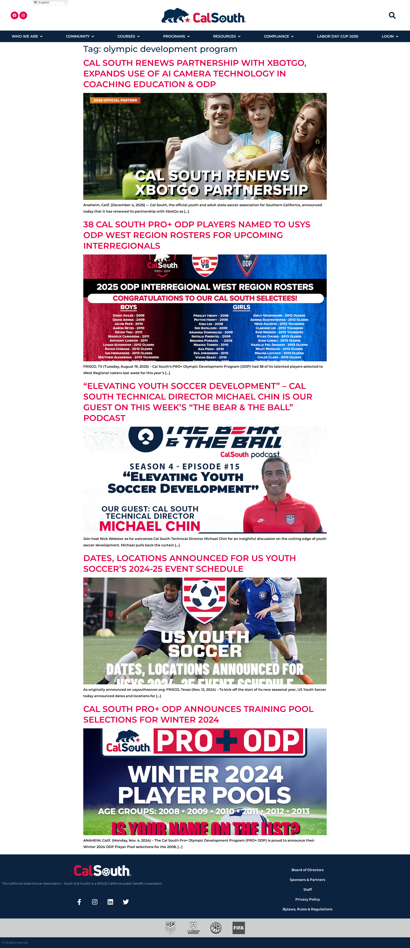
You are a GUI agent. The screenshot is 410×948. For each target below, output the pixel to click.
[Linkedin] (110, 902)
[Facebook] (14, 15)
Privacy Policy (307, 899)
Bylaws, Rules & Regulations (307, 909)
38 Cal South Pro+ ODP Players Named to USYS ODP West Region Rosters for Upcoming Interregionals (196, 235)
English (43, 2)
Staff (307, 890)
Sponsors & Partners (307, 880)
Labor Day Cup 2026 (337, 36)
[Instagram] (23, 15)
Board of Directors (307, 870)
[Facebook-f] (79, 902)
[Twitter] (126, 902)
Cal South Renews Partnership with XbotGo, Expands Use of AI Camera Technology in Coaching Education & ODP (194, 73)
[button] (392, 15)
